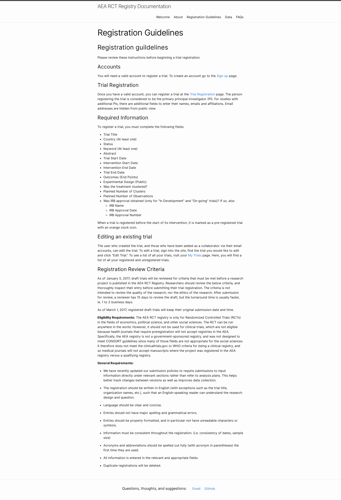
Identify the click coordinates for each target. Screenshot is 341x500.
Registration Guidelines (204, 17)
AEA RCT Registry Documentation (134, 6)
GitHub (209, 489)
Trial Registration (202, 94)
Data (228, 17)
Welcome (163, 17)
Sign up (222, 76)
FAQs (240, 17)
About (178, 17)
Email (196, 489)
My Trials (194, 255)
